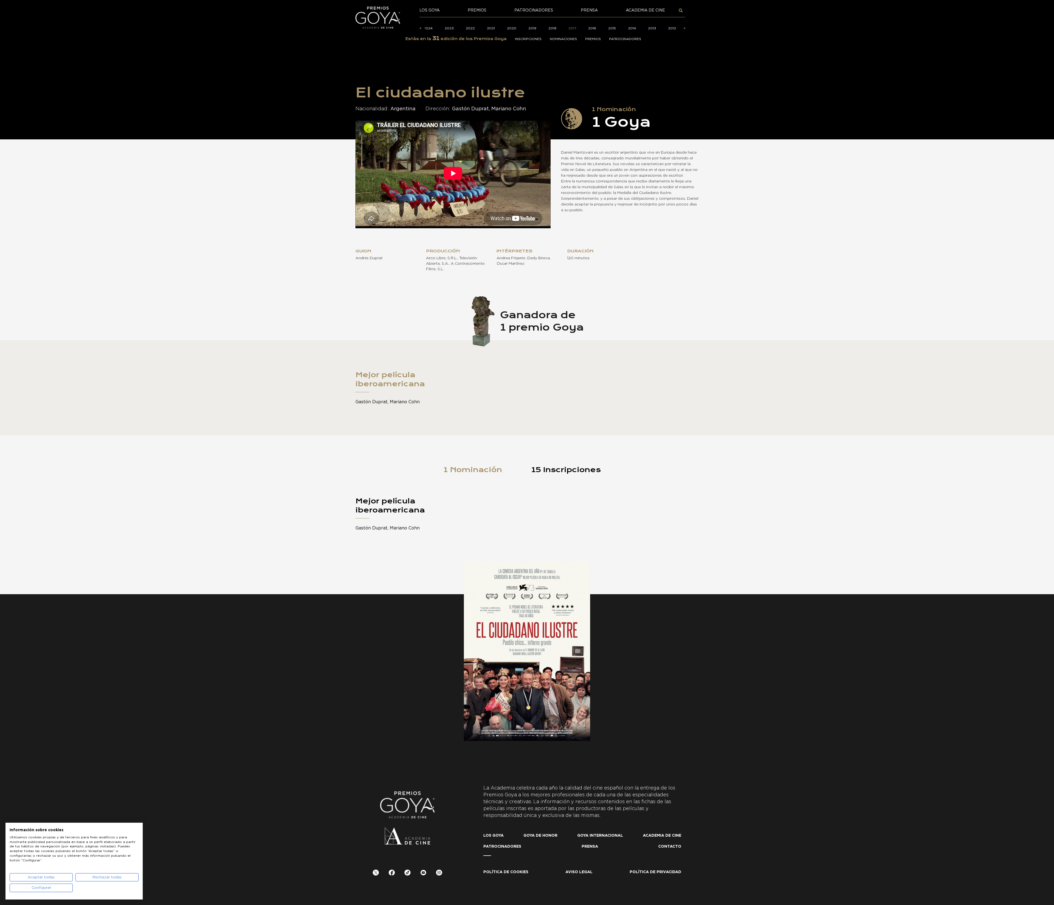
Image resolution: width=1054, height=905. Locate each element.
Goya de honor (540, 836)
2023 (449, 28)
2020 (511, 28)
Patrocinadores (533, 10)
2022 (470, 28)
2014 (632, 28)
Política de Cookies (505, 872)
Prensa (589, 10)
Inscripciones (528, 39)
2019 (532, 28)
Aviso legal (579, 872)
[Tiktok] (407, 874)
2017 (572, 28)
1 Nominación (473, 470)
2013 (652, 28)
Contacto (669, 846)
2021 (491, 28)
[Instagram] (439, 874)
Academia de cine (645, 10)
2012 (672, 28)
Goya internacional (600, 836)
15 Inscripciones (566, 470)
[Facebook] (392, 874)
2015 (612, 28)
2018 (552, 28)
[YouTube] (423, 874)
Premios (477, 10)
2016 (592, 28)
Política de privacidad (655, 872)
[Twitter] (376, 874)
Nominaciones (563, 39)
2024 (428, 28)
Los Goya (429, 10)
